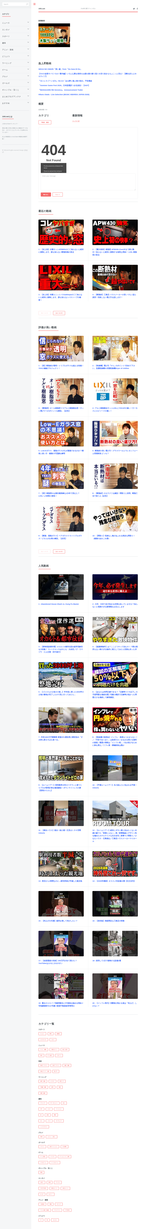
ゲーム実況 (42, 1156)
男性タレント (54, 1188)
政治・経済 (65, 1049)
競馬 (41, 1172)
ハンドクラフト (43, 1126)
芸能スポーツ (54, 1049)
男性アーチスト (43, 1065)
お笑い (41, 1182)
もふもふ (55, 1220)
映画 (50, 1182)
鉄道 (48, 1114)
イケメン (42, 1146)
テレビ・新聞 (43, 1049)
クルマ (49, 1108)
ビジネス (52, 1081)
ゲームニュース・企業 (64, 1156)
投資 (60, 1087)
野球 (50, 1033)
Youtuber (43, 1188)
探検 (55, 1114)
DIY (41, 1108)
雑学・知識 (42, 1081)
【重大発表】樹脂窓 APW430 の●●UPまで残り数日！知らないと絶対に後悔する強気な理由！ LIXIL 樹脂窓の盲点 (114, 252)
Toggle (34, 4)
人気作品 (42, 1204)
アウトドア (42, 1103)
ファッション (59, 1108)
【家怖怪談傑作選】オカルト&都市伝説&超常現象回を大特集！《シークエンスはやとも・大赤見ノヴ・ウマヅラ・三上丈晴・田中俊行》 (60, 649)
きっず (41, 1194)
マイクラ (52, 1156)
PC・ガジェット (54, 1103)
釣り (64, 1103)
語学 (52, 1087)
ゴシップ (59, 1204)
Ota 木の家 (76, 121)
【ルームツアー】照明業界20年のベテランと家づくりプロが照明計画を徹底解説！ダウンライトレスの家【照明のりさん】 (60, 787)
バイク (49, 1120)
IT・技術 (50, 1055)
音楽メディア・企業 (44, 1071)
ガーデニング (59, 1120)
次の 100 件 (59, 313)
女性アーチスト (55, 1065)
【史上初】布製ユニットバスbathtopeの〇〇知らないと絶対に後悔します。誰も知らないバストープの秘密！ (60, 297)
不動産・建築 (45, 122)
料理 (41, 1136)
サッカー (42, 1033)
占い (41, 1120)
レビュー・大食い (51, 1136)
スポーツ (59, 1055)
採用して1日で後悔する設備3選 (108, 961)
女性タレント (65, 1188)
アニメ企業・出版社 (44, 1210)
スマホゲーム (43, 1162)
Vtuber (67, 1210)
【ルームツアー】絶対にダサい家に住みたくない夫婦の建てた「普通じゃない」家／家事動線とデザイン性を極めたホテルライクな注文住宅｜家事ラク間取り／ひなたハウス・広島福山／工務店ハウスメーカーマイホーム (114, 835)
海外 (41, 1055)
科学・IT (62, 1081)
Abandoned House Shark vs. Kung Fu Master (60, 604)
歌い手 (55, 1071)
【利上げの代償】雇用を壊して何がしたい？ (60, 921)
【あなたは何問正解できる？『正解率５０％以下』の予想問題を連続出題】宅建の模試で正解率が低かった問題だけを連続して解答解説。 (115, 694)
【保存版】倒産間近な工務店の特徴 (110, 921)
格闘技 (58, 1033)
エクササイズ (43, 1039)
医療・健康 (42, 1093)
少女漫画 (64, 1146)
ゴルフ (52, 1039)
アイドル (58, 1182)
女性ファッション (53, 1146)
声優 (50, 1204)
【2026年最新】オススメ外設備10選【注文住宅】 (116, 881)
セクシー (50, 1194)
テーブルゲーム (54, 1162)
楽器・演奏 (67, 1065)
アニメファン (57, 1210)
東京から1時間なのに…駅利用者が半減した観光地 (62, 881)
